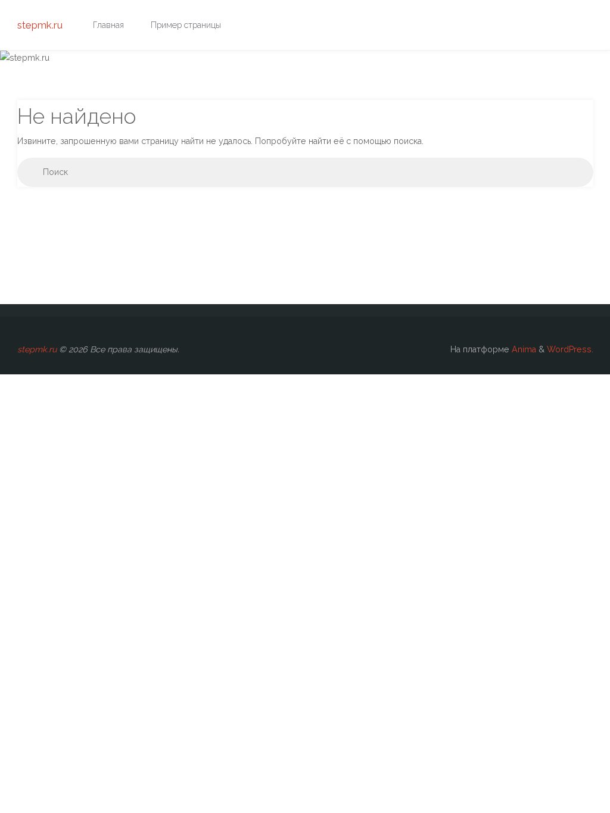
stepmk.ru (40, 25)
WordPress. (570, 349)
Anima (522, 349)
